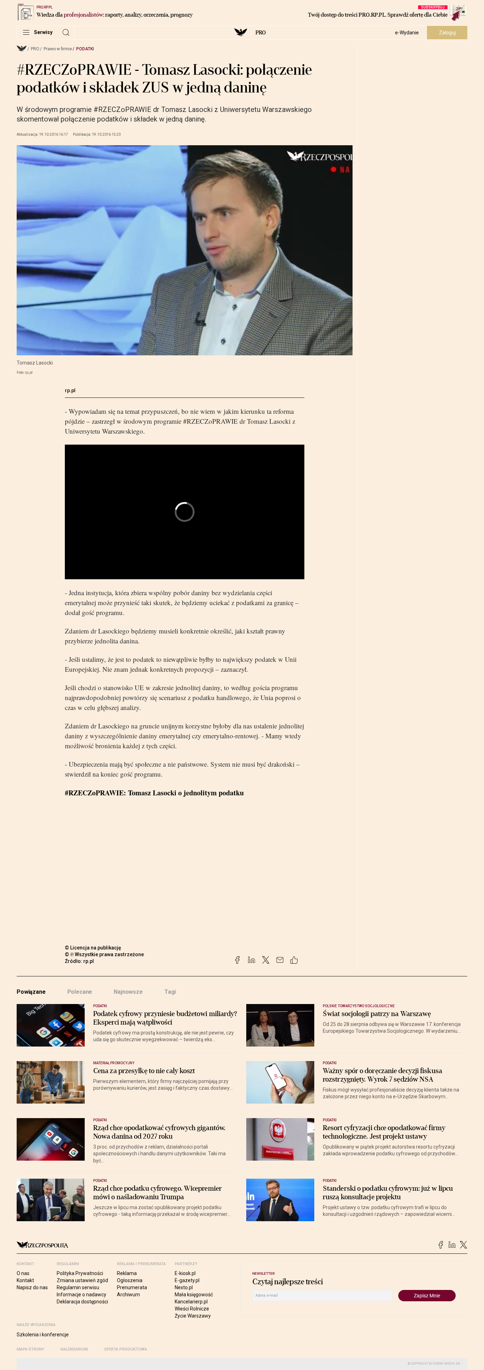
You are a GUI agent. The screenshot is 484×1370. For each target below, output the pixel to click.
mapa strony (30, 1349)
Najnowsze (128, 991)
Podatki (85, 48)
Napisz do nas (32, 1287)
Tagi (170, 991)
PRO (260, 32)
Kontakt (25, 1280)
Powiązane (31, 991)
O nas (23, 1273)
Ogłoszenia (129, 1280)
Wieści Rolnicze (192, 1309)
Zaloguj (447, 32)
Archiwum (128, 1294)
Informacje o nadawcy (81, 1294)
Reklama (127, 1273)
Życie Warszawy (193, 1316)
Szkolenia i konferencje (43, 1334)
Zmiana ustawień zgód (82, 1280)
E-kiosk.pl (185, 1273)
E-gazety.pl (187, 1280)
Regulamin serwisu (78, 1287)
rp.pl (70, 390)
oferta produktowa (125, 1349)
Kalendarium (74, 1349)
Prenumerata (132, 1287)
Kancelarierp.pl (191, 1301)
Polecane (79, 991)
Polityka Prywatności (80, 1273)
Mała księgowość (194, 1294)
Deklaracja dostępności (82, 1301)
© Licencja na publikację (93, 948)
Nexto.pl (184, 1287)
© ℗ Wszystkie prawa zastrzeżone (104, 954)
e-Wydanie (407, 32)
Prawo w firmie (58, 48)
